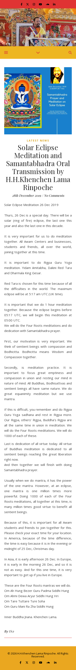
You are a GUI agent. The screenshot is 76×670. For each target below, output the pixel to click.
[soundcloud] (48, 4)
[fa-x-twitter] (28, 4)
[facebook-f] (22, 4)
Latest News (38, 140)
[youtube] (41, 4)
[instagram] (34, 4)
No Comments (54, 195)
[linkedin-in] (54, 4)
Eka (11, 631)
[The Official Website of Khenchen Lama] (38, 27)
